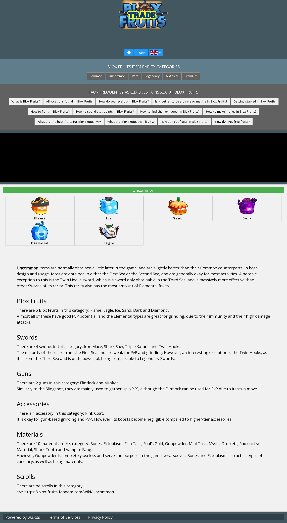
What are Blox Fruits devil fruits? (130, 122)
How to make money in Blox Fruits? (231, 111)
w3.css (34, 517)
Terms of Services (64, 517)
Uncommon (117, 76)
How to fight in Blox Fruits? (50, 111)
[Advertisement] (49, 23)
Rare (135, 76)
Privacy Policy (100, 517)
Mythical (172, 76)
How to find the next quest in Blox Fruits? (170, 111)
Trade (141, 53)
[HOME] (129, 52)
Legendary (152, 76)
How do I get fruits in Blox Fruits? (185, 122)
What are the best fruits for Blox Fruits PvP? (69, 122)
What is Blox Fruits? (25, 101)
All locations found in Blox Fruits (69, 101)
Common (96, 76)
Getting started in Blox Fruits (255, 101)
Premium (190, 76)
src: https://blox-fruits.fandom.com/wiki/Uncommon (65, 491)
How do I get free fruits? (232, 122)
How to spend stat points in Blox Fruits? (105, 111)
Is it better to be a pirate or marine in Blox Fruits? (191, 101)
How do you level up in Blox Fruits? (124, 101)
